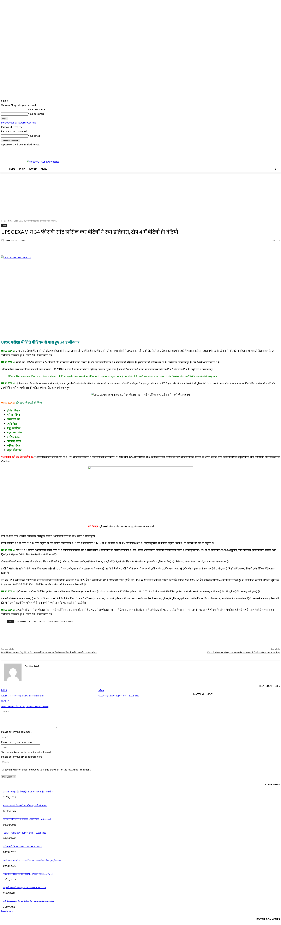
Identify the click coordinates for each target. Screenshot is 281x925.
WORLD (5, 701)
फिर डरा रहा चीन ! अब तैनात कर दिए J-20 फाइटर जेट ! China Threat (24, 706)
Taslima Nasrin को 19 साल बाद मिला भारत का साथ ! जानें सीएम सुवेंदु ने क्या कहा (32, 860)
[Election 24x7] (3, 240)
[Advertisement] (140, 194)
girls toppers (21, 621)
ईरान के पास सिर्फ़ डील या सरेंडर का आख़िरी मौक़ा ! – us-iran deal (27, 819)
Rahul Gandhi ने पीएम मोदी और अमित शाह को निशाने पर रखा (22, 695)
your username (36, 109)
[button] (276, 168)
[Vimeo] (15, 149)
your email (34, 136)
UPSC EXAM (54, 621)
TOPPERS (43, 621)
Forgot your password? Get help (18, 123)
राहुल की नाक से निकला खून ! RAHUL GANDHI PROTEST (24, 887)
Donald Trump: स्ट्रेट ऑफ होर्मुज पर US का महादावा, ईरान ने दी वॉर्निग (28, 791)
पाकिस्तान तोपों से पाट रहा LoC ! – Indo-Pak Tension (22, 846)
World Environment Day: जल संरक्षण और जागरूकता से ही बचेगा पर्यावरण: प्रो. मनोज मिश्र (243, 652)
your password (36, 114)
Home (3, 221)
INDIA (10, 221)
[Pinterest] (49, 248)
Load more (7, 911)
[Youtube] (19, 149)
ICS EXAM (32, 621)
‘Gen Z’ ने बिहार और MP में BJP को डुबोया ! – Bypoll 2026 (118, 695)
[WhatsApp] (59, 248)
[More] (70, 248)
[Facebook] (3, 149)
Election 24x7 (12, 240)
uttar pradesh (67, 621)
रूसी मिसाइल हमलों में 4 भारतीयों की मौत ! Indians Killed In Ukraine (28, 901)
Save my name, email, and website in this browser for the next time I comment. (48, 770)
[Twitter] (11, 149)
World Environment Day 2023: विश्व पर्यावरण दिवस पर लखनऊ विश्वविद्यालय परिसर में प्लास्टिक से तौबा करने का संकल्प (49, 652)
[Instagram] (7, 149)
